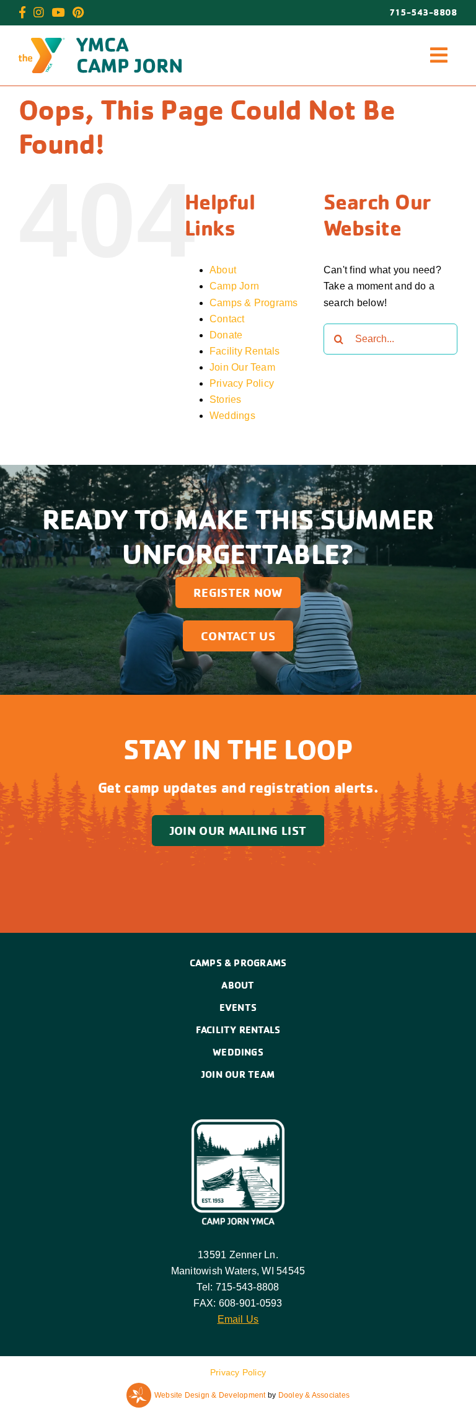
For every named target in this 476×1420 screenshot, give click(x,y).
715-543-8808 (423, 12)
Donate (225, 335)
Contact (227, 319)
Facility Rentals (244, 351)
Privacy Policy (241, 383)
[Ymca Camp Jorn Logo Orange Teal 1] (100, 42)
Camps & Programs (253, 303)
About (222, 270)
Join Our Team (242, 367)
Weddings (232, 415)
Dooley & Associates (314, 1395)
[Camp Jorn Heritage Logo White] (238, 1124)
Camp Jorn (234, 286)
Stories (225, 399)
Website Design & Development (210, 1395)
